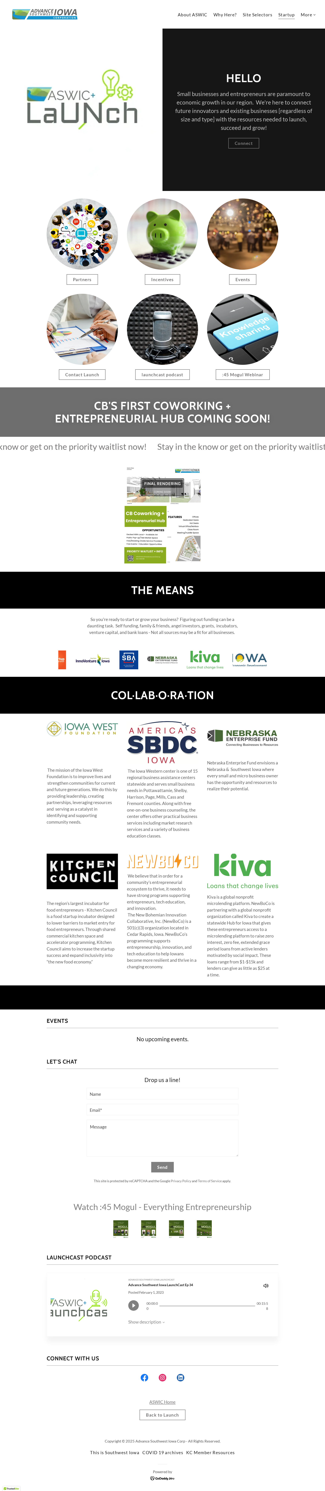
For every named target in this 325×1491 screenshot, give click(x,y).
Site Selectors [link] (257, 14)
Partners (82, 279)
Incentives (162, 279)
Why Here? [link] (225, 14)
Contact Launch (82, 374)
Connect (244, 143)
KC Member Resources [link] (210, 1452)
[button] (308, 14)
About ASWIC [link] (192, 14)
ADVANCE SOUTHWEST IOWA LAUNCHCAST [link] (151, 1279)
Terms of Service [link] (210, 1181)
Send (162, 1167)
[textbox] (162, 1093)
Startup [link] (286, 14)
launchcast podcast (162, 374)
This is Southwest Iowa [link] (114, 1452)
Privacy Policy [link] (181, 1181)
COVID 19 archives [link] (162, 1452)
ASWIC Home (162, 1402)
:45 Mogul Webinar (242, 374)
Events (242, 279)
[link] (45, 13)
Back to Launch (162, 1415)
